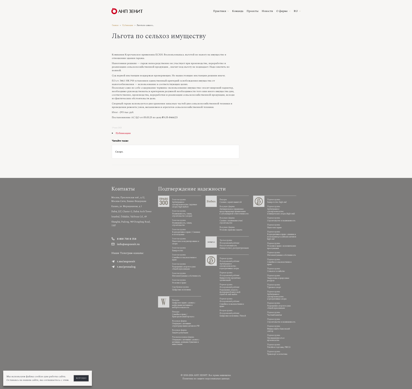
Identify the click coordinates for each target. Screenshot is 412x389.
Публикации (127, 25)
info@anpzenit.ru (128, 244)
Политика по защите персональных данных (206, 378)
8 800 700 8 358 (126, 239)
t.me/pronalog (126, 267)
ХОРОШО (81, 378)
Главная (115, 25)
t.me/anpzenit (126, 261)
